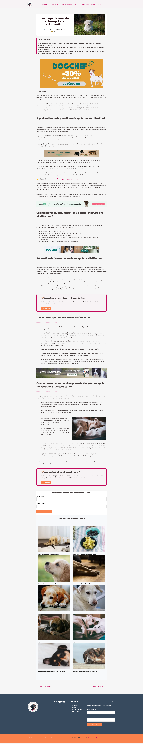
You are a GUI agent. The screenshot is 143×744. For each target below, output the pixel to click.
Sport (99, 4)
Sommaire (42, 91)
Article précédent (45, 687)
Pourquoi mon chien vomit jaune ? (81, 583)
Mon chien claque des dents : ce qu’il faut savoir (50, 583)
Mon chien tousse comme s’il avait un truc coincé (85, 613)
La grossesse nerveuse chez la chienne (47, 642)
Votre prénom (40, 496)
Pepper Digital (92, 737)
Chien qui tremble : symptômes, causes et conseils (63, 179)
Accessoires (85, 4)
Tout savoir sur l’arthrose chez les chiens (48, 613)
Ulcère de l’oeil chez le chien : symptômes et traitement (51, 671)
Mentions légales (32, 724)
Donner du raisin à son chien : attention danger (84, 554)
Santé (76, 4)
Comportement (67, 4)
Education (45, 4)
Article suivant (99, 687)
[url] (54, 539)
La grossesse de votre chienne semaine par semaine (86, 642)
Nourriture (54, 4)
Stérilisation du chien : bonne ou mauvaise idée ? (85, 671)
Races (93, 4)
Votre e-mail (40, 503)
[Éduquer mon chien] (29, 4)
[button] (71, 91)
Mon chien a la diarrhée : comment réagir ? (48, 554)
